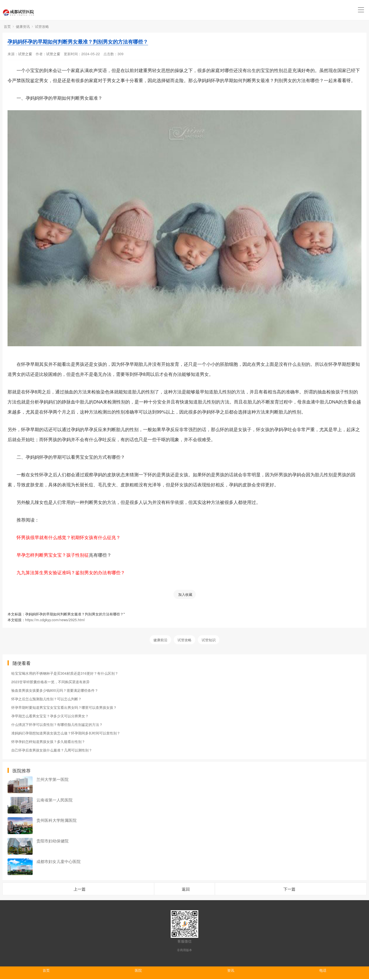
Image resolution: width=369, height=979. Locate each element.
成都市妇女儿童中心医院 (58, 861)
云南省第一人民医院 (54, 800)
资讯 (230, 970)
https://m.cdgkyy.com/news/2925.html (55, 619)
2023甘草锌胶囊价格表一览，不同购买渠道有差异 (50, 681)
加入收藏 (185, 594)
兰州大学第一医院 (52, 779)
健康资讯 (23, 26)
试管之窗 (25, 53)
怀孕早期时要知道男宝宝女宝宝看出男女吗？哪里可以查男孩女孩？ (64, 707)
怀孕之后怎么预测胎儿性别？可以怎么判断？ (46, 698)
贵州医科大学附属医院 (56, 820)
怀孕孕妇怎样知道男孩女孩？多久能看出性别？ (48, 741)
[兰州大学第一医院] (20, 784)
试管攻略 (42, 26)
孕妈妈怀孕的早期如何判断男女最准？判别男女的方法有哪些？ (78, 41)
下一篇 (289, 889)
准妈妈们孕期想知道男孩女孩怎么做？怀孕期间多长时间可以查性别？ (65, 732)
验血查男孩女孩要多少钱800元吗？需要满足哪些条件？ (54, 690)
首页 (7, 26)
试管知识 (209, 639)
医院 (138, 970)
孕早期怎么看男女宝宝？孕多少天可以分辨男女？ (50, 715)
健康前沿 (160, 639)
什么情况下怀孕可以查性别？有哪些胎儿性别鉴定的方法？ (57, 724)
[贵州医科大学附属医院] (20, 825)
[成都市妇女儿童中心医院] (20, 866)
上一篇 (80, 889)
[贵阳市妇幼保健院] (20, 846)
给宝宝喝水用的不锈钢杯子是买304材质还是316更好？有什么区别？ (64, 673)
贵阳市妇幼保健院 (52, 841)
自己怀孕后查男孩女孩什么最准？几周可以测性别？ (51, 750)
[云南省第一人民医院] (20, 805)
